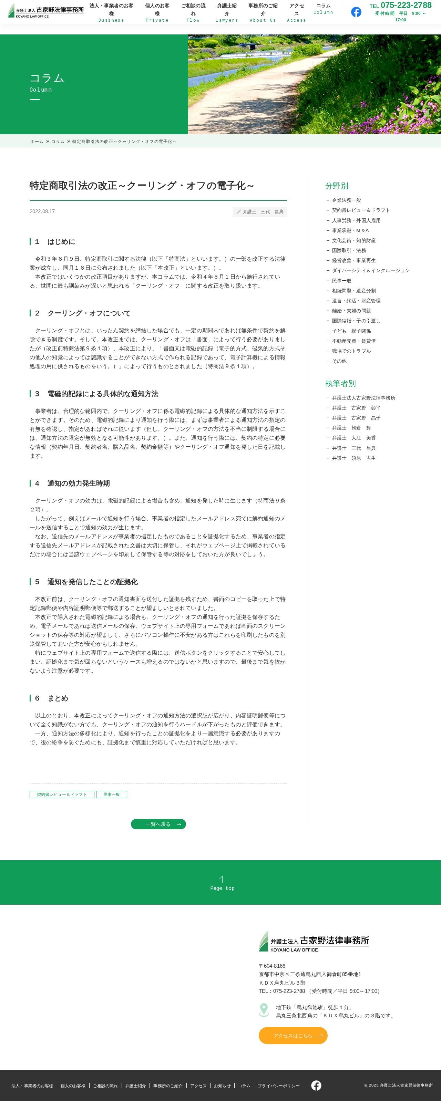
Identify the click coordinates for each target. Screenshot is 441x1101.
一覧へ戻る (158, 824)
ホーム (37, 141)
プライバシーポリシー (279, 1085)
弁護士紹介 (135, 1085)
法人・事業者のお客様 (32, 1085)
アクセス (198, 1085)
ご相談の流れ (105, 1085)
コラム (58, 141)
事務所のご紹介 (168, 1085)
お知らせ (222, 1085)
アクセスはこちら (293, 1035)
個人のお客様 (73, 1085)
